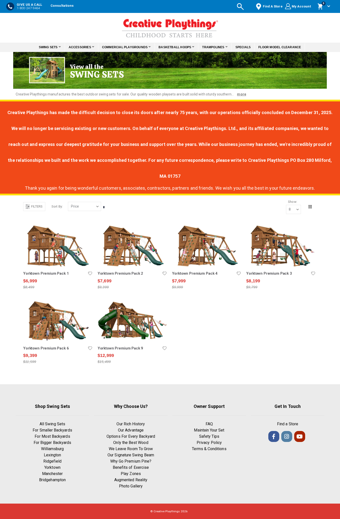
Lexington (52, 455)
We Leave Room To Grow (131, 448)
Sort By (57, 206)
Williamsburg (52, 448)
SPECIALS (250, 47)
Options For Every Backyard (131, 436)
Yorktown (52, 467)
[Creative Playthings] (170, 26)
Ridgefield (52, 461)
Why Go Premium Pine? (130, 461)
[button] (90, 273)
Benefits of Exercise (131, 467)
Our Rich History (130, 424)
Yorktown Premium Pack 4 (195, 273)
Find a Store (287, 424)
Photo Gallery (131, 486)
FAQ (209, 424)
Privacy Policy (209, 442)
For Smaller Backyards (52, 430)
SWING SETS (41, 47)
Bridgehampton (52, 479)
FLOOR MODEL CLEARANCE (286, 47)
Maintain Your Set (209, 430)
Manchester (52, 473)
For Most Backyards (52, 436)
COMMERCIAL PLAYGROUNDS (123, 47)
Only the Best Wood (130, 442)
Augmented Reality (130, 479)
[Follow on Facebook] (273, 436)
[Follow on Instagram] (286, 436)
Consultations (62, 5)
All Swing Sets (52, 424)
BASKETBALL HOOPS (176, 47)
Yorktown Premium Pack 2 (120, 273)
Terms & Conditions (209, 448)
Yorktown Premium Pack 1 (46, 273)
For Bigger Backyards (52, 442)
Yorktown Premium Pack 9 (120, 348)
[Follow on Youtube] (299, 436)
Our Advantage (131, 430)
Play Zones (131, 473)
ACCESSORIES (75, 47)
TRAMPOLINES (217, 47)
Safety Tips (209, 436)
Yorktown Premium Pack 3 (269, 273)
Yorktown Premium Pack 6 (46, 348)
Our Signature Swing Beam (131, 455)
